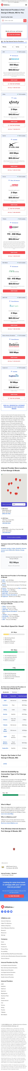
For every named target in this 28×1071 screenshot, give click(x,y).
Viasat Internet (4, 1000)
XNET (5, 736)
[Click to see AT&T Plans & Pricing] (14, 59)
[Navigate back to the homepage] (5, 5)
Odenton (17, 550)
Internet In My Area (6, 921)
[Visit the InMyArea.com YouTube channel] (11, 911)
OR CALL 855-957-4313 (14, 87)
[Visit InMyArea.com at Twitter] (5, 911)
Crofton (13, 548)
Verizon (4, 588)
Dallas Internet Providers (7, 970)
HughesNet (5, 748)
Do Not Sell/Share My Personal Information (11, 954)
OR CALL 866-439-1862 (14, 329)
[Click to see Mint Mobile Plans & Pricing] (14, 271)
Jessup (3, 550)
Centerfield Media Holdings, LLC (10, 1026)
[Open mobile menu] (26, 5)
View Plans (14, 80)
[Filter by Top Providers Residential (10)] (7, 47)
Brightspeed (4, 993)
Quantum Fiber (5, 996)
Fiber (19, 588)
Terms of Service (5, 958)
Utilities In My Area (6, 925)
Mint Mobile (5, 591)
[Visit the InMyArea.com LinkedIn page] (8, 911)
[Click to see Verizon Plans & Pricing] (14, 185)
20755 (5, 764)
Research (3, 930)
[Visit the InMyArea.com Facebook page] (2, 911)
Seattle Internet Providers (7, 977)
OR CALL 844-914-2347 (14, 256)
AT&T (3, 580)
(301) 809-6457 (6, 532)
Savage (22, 550)
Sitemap (3, 935)
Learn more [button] (16, 2)
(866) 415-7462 (6, 513)
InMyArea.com (8, 1024)
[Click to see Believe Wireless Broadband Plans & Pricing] (14, 345)
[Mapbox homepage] (5, 863)
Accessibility (4, 951)
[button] (15, 494)
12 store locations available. (14, 537)
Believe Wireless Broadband (9, 595)
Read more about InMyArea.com (9, 823)
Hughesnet (5, 596)
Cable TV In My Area (6, 923)
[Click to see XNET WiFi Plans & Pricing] (14, 306)
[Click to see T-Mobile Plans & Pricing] (14, 227)
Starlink (4, 585)
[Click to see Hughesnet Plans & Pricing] (14, 376)
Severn (3, 551)
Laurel (7, 550)
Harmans (24, 548)
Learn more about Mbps (7, 814)
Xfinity (4, 582)
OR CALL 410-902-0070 (14, 361)
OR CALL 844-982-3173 (14, 129)
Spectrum (3, 991)
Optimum (3, 988)
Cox (2, 1003)
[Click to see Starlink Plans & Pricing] (14, 145)
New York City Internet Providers (9, 967)
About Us (3, 944)
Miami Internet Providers (7, 975)
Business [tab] (14, 692)
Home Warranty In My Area (7, 928)
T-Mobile (4, 590)
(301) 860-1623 (6, 523)
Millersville (12, 550)
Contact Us (4, 946)
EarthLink (5, 705)
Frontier (3, 1010)
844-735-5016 (14, 896)
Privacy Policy (4, 949)
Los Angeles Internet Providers (8, 965)
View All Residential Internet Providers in (14, 407)
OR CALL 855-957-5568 (14, 170)
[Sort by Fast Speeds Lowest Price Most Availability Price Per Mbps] (20, 47)
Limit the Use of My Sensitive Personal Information (13, 956)
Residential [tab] (6, 692)
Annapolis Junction (6, 548)
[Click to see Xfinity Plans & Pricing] (14, 103)
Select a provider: (7, 504)
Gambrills (18, 548)
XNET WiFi (5, 593)
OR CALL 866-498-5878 (14, 212)
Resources (3, 932)
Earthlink (3, 986)
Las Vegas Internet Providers (8, 972)
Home (2, 942)
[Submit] (24, 20)
